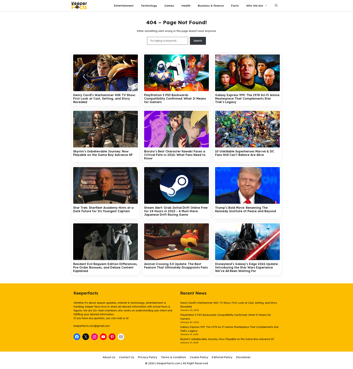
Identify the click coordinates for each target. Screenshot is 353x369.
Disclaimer (243, 357)
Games (169, 5)
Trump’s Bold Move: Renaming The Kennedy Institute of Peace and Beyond (245, 209)
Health (185, 5)
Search (198, 40)
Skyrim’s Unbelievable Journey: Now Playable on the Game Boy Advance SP (103, 153)
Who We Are (254, 5)
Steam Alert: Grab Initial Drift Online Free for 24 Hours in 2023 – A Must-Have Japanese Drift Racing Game (176, 211)
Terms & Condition (173, 357)
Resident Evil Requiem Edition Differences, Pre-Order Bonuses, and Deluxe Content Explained (105, 267)
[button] (276, 6)
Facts (235, 5)
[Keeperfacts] (79, 5)
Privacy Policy (147, 357)
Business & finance (211, 5)
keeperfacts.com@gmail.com (92, 326)
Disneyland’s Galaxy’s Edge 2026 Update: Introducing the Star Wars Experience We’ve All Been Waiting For (246, 267)
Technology (149, 5)
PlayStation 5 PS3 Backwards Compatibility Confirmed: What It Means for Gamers (175, 98)
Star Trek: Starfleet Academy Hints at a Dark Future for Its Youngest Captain (103, 209)
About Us (109, 357)
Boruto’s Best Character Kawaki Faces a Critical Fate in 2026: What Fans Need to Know (175, 155)
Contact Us (126, 357)
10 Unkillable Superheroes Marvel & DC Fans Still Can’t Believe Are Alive (244, 153)
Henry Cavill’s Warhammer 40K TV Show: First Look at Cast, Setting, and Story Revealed (104, 98)
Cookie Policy (199, 357)
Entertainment (123, 5)
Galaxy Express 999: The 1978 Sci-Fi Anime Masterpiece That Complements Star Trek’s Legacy (247, 98)
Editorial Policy (222, 357)
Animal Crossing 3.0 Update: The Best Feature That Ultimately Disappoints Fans (176, 265)
